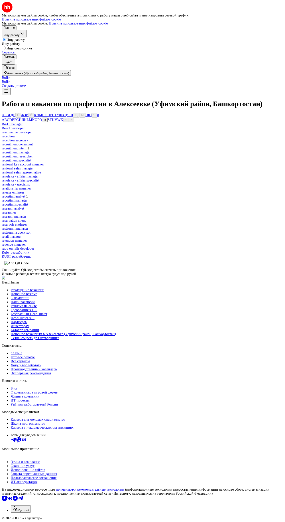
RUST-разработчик (16, 256)
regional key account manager (23, 164)
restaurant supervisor (16, 232)
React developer (13, 128)
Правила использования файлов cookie (78, 23)
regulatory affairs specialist (20, 180)
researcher (9, 212)
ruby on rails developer (18, 248)
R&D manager (12, 124)
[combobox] (21, 509)
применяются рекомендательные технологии (90, 489)
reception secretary (15, 140)
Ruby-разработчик (15, 252)
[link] (9, 67)
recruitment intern (14, 148)
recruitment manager (16, 152)
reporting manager (14, 200)
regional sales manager (18, 168)
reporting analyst (13, 196)
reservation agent (14, 220)
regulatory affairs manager (20, 176)
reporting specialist (15, 204)
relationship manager (16, 188)
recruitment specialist (16, 160)
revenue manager (14, 244)
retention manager (14, 240)
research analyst (13, 208)
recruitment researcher (17, 156)
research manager (14, 216)
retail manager (12, 236)
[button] (7, 78)
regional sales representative (21, 172)
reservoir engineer (14, 224)
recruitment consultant (17, 144)
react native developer (17, 132)
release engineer (13, 192)
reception (8, 136)
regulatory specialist (16, 184)
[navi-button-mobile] (6, 91)
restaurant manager (15, 228)
